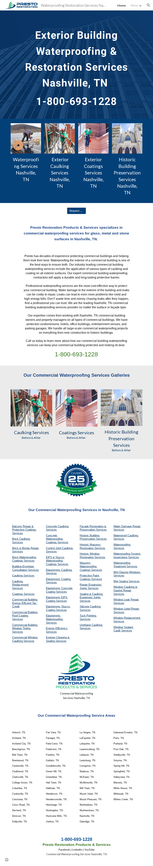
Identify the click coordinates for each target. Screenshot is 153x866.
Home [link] (121, 5)
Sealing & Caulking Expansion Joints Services (91, 597)
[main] (76, 64)
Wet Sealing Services (126, 581)
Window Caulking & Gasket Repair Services (125, 590)
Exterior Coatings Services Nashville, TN (93, 173)
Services (40, 432)
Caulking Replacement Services (20, 585)
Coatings (68, 432)
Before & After (31, 437)
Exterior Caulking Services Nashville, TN (60, 173)
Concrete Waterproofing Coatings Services (57, 539)
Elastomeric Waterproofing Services (54, 619)
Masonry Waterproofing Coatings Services (91, 566)
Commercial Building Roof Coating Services (25, 616)
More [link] (134, 5)
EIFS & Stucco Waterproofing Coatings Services (57, 561)
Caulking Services (23, 575)
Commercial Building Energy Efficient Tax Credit (25, 603)
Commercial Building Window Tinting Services (25, 628)
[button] (148, 5)
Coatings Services (23, 594)
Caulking (23, 432)
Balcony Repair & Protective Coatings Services (24, 530)
